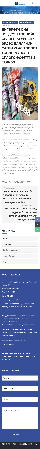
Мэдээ (5, 238)
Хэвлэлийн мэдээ (14, 11)
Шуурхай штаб (8, 262)
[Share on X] (37, 224)
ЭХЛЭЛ (4, 11)
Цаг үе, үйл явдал (26, 22)
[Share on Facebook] (37, 219)
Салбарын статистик (10, 250)
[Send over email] (37, 229)
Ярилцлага (7, 244)
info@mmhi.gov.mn (20, 300)
